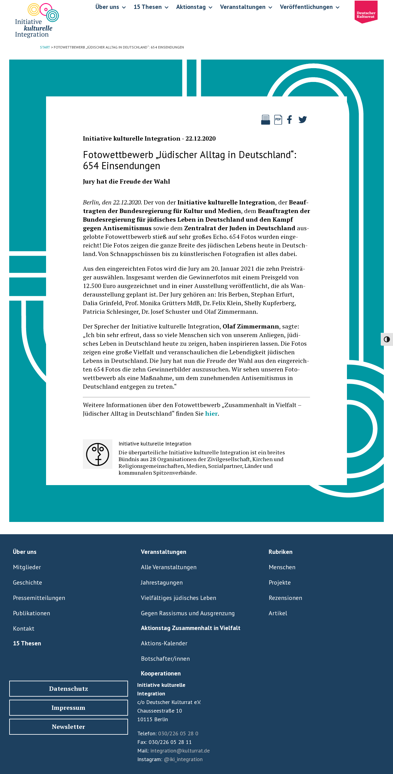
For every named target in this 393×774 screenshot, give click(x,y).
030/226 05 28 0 (178, 733)
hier (211, 413)
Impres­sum (68, 707)
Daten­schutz (68, 688)
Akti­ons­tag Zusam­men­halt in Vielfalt (190, 628)
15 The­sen (27, 643)
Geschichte (27, 582)
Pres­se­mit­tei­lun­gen (39, 598)
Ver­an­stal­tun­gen (163, 552)
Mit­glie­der (27, 567)
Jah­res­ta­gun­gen (162, 582)
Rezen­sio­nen (285, 598)
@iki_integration (183, 759)
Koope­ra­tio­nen (161, 673)
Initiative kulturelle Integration (132, 138)
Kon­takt (23, 628)
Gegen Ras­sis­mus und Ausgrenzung (188, 613)
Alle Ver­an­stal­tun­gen (168, 567)
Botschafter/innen (165, 659)
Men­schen (282, 567)
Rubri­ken (281, 552)
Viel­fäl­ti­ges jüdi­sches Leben (178, 598)
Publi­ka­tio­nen (31, 613)
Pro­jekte (280, 582)
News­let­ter (68, 726)
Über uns (25, 552)
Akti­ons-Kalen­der (164, 643)
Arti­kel (278, 613)
